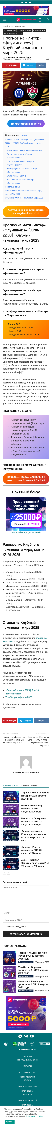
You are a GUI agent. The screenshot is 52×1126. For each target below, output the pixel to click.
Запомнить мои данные (15, 926)
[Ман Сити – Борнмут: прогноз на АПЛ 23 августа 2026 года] (11, 810)
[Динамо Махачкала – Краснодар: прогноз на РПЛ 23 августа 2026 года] (11, 835)
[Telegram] (21, 2)
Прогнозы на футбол (24, 30)
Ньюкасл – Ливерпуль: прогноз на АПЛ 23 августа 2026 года (33, 821)
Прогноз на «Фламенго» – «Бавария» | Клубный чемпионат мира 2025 (14, 740)
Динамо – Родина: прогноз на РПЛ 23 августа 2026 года (31, 850)
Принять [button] (9, 1122)
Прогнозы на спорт (18, 26)
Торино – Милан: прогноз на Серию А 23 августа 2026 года (35, 795)
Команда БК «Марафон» (18, 57)
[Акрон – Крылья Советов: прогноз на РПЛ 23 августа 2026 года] (11, 864)
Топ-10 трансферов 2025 (18, 697)
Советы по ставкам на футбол (12, 33)
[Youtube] (30, 2)
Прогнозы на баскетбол (27, 1092)
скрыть (24, 135)
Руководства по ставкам (27, 1078)
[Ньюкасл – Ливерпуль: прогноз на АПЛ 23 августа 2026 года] (11, 822)
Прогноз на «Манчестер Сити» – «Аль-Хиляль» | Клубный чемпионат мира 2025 (38, 741)
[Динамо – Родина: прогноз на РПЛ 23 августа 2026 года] (11, 851)
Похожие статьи (10, 785)
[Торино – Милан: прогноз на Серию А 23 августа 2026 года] (11, 797)
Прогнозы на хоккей (27, 1100)
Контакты (27, 1066)
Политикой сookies (34, 1116)
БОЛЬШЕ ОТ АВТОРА (29, 785)
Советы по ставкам (39, 30)
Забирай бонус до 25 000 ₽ (26, 532)
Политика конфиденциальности (27, 1058)
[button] (48, 19)
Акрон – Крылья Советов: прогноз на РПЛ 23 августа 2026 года (35, 863)
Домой (5, 26)
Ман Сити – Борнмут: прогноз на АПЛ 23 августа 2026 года (32, 808)
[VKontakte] (26, 2)
